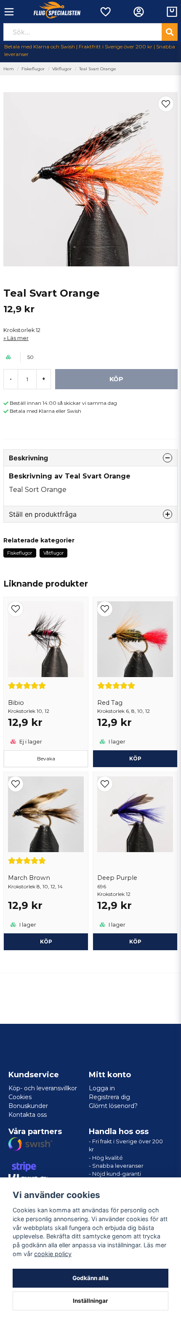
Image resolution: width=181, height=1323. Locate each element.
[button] (165, 104)
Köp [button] (135, 758)
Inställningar (90, 1300)
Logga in (102, 1088)
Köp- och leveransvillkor (42, 1088)
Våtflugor (62, 69)
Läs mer (18, 338)
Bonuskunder (28, 1106)
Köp (135, 941)
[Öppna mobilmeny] (9, 11)
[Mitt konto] (139, 11)
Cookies (20, 1097)
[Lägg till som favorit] (105, 11)
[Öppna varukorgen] (172, 11)
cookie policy (53, 1253)
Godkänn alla (90, 1278)
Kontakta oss (27, 1114)
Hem (8, 69)
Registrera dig (109, 1097)
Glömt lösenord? (113, 1106)
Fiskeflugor (33, 69)
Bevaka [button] (46, 758)
